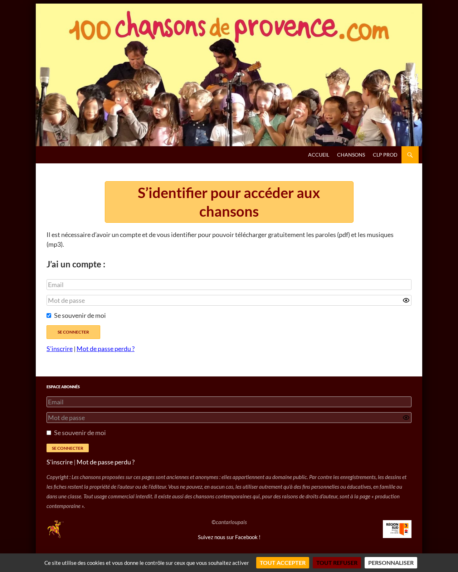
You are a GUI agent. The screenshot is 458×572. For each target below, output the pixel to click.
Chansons (351, 155)
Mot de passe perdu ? (106, 348)
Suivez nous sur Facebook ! (229, 537)
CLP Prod (385, 155)
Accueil (318, 155)
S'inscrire (60, 462)
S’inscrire (60, 348)
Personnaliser (391, 562)
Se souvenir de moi (80, 315)
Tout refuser (336, 562)
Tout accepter (283, 562)
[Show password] (406, 300)
